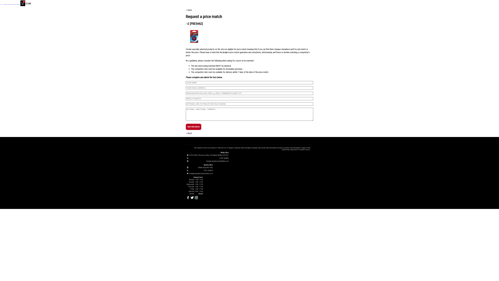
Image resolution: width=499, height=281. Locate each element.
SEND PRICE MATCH (193, 127)
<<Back (189, 10)
